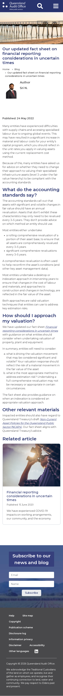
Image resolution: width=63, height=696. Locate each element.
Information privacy (21, 639)
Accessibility (37, 645)
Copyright (15, 621)
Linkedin (37, 651)
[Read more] (31, 464)
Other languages (19, 651)
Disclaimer (15, 645)
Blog (17, 69)
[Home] (14, 6)
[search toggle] (40, 6)
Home (5, 69)
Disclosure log (17, 633)
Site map (27, 615)
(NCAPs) (29, 423)
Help (11, 615)
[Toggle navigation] (56, 6)
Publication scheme (21, 627)
